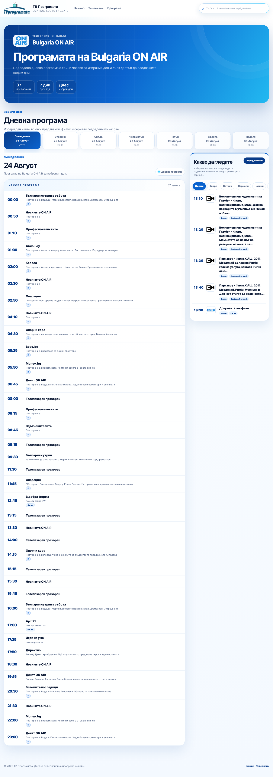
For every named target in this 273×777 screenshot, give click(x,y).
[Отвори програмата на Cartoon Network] (211, 199)
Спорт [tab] (213, 186)
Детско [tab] (227, 186)
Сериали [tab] (243, 186)
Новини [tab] (259, 186)
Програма (114, 8)
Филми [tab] (199, 186)
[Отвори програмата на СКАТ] (211, 310)
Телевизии (95, 8)
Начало (79, 8)
